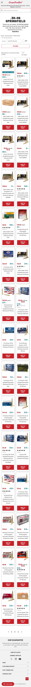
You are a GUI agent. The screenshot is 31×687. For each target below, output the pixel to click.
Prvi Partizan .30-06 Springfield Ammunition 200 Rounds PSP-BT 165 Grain (8, 383)
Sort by (4, 41)
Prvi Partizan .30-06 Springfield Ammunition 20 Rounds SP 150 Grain (8, 345)
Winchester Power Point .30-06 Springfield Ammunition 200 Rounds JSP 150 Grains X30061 (22, 535)
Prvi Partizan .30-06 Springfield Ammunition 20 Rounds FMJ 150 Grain (23, 493)
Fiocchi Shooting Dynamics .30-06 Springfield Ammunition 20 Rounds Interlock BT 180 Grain (22, 347)
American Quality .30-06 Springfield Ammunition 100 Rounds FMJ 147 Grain (23, 614)
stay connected (7, 670)
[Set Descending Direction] (26, 41)
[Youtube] (20, 659)
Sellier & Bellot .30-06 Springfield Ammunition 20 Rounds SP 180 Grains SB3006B (22, 196)
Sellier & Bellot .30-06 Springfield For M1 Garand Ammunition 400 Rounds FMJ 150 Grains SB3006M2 (8, 193)
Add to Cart (8, 90)
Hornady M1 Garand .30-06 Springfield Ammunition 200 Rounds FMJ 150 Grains (22, 232)
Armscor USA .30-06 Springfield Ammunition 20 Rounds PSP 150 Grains (8, 157)
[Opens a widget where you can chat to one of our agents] (8, 684)
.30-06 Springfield (7, 37)
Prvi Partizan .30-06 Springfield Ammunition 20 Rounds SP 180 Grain (22, 311)
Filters (15, 46)
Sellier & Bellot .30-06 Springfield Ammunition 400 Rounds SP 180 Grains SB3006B (22, 154)
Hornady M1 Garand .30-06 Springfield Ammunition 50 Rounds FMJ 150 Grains (22, 418)
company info (6, 674)
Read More (15, 31)
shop (4, 662)
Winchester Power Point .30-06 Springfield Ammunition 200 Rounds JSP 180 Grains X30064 (8, 535)
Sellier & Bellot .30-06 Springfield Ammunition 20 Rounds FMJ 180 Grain (23, 272)
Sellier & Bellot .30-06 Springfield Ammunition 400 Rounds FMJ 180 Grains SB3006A (22, 119)
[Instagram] (16, 659)
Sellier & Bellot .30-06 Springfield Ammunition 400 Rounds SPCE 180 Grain (8, 119)
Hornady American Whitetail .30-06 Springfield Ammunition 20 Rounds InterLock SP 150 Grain (8, 499)
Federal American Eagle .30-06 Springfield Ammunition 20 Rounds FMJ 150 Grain (22, 576)
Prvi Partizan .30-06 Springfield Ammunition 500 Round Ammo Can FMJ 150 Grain (22, 383)
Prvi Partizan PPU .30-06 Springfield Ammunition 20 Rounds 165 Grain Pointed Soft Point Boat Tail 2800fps (8, 458)
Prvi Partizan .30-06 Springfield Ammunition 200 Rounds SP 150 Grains (8, 270)
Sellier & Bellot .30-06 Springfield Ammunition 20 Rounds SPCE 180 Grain (8, 234)
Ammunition (8, 35)
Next (21, 631)
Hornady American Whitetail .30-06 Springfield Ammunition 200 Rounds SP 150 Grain (8, 307)
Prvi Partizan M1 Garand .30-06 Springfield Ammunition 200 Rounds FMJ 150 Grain (8, 418)
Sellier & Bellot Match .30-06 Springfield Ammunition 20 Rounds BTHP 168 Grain (8, 612)
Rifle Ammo (16, 35)
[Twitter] (11, 658)
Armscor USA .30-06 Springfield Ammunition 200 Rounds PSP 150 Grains (8, 82)
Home (2, 35)
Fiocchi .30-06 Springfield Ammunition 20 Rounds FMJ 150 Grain (23, 456)
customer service (8, 666)
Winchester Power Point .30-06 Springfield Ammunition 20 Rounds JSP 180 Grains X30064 (8, 570)
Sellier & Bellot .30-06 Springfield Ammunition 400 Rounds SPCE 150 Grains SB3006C (22, 83)
